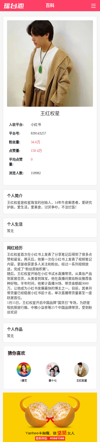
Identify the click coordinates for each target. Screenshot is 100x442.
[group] (21, 372)
